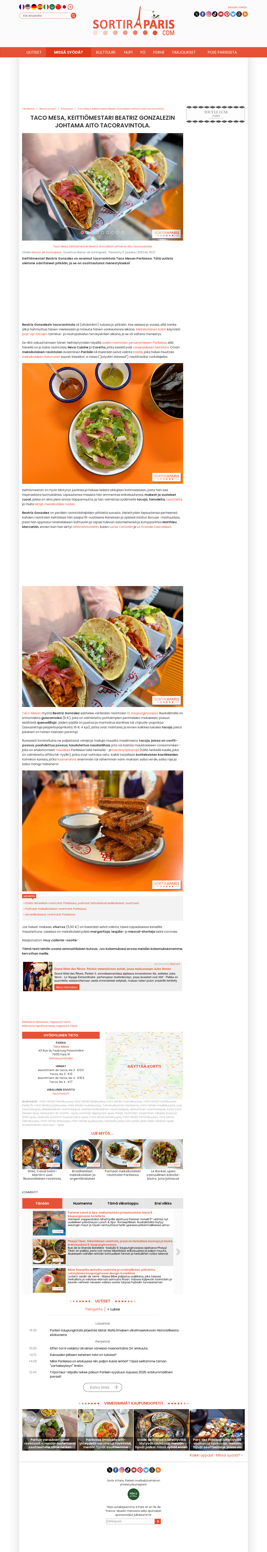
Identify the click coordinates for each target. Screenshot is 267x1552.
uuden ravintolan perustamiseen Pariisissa (134, 342)
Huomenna (82, 1203)
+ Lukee (113, 1309)
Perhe (159, 52)
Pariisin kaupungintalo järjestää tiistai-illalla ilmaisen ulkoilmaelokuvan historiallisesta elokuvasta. (114, 1332)
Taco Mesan (31, 713)
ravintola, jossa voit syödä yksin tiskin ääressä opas (138, 1121)
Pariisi (119, 1113)
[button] (28, 187)
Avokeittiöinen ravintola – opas (43, 1125)
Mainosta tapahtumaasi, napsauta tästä (49, 1026)
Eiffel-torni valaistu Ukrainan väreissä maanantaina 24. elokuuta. (99, 1348)
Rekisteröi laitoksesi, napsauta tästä (46, 1022)
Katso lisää (99, 1387)
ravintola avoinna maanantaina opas (62, 1117)
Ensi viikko (163, 1203)
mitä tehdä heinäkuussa (56, 1101)
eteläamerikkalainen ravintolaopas (105, 1109)
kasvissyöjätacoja (125, 750)
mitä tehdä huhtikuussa (159, 1101)
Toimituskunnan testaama (120, 1105)
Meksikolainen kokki (151, 329)
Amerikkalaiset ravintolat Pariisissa (50, 914)
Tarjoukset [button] (184, 52)
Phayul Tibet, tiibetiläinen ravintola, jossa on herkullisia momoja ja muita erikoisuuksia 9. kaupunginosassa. (120, 1243)
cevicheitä (174, 499)
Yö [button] (142, 52)
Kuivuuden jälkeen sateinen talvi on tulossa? (83, 1355)
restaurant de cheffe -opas (59, 1113)
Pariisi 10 (27, 1105)
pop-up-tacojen (35, 334)
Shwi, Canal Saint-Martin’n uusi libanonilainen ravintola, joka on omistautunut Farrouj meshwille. (42, 1174)
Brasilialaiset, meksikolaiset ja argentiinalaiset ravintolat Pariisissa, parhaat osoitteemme (82, 1174)
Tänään (42, 1203)
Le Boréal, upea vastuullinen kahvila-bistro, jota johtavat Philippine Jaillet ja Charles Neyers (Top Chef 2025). (163, 1174)
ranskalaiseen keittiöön (151, 347)
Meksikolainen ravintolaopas (61, 1109)
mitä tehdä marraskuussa (124, 1101)
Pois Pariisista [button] (222, 52)
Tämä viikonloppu (123, 1203)
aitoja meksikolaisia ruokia (54, 504)
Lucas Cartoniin (121, 527)
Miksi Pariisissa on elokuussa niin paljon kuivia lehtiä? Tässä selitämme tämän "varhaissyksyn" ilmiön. (108, 1363)
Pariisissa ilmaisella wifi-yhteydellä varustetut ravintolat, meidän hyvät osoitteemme (105, 1443)
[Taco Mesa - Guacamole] (102, 186)
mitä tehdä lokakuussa (89, 1101)
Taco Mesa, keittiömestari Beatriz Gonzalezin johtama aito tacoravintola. (102, 246)
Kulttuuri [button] (105, 52)
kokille (138, 352)
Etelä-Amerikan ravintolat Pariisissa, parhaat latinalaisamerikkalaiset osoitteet (82, 903)
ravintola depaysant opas (96, 1113)
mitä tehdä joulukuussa (50, 1105)
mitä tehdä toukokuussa (84, 1105)
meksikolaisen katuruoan (41, 356)
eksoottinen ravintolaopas (148, 1109)
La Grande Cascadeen (154, 527)
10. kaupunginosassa (142, 713)
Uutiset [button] (34, 52)
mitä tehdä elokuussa (55, 1121)
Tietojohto (94, 1309)
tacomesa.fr (60, 1094)
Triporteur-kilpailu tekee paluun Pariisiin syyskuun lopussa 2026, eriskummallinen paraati (111, 1374)
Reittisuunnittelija (61, 1058)
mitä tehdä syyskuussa (87, 1121)
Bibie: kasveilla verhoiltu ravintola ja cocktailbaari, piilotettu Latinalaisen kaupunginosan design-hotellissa (111, 1271)
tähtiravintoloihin (86, 527)
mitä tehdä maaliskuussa (157, 1105)
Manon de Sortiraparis (46, 252)
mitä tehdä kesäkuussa (105, 1117)
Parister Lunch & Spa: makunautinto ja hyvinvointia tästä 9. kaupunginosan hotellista (110, 1214)
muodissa (63, 750)
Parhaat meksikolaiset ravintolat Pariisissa (55, 909)
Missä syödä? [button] (68, 52)
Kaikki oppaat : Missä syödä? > (216, 1455)
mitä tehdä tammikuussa (140, 1117)
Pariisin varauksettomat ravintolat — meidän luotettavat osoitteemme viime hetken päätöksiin (50, 1443)
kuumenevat (67, 759)
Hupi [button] (128, 52)
